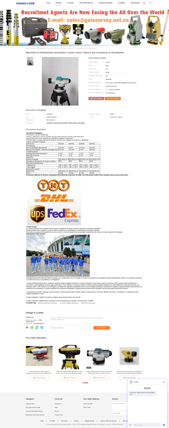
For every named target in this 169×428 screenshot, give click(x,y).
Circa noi (70, 3)
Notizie (76, 421)
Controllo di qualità (105, 3)
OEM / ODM (86, 407)
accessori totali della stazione (34, 411)
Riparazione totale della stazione (35, 415)
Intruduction (58, 403)
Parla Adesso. (135, 3)
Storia (56, 407)
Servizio (57, 411)
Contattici (121, 3)
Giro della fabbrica (86, 3)
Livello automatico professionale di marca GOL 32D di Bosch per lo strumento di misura (99, 372)
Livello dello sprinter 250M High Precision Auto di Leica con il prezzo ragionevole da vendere (69, 372)
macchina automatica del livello (47, 303)
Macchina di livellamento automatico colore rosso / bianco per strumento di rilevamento (72, 48)
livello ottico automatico (88, 303)
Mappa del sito (89, 421)
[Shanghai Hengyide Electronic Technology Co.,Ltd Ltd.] (25, 3)
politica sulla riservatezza (108, 421)
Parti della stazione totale (33, 407)
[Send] (164, 425)
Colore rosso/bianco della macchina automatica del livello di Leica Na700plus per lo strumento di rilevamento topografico (39, 372)
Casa (48, 3)
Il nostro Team (59, 415)
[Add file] (130, 425)
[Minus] (164, 382)
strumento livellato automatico (69, 303)
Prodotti (58, 3)
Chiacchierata (114, 98)
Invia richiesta (102, 328)
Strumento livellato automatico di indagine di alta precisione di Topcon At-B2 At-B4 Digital (129, 372)
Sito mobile (126, 421)
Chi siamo (64, 421)
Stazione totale (30, 403)
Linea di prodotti (87, 403)
